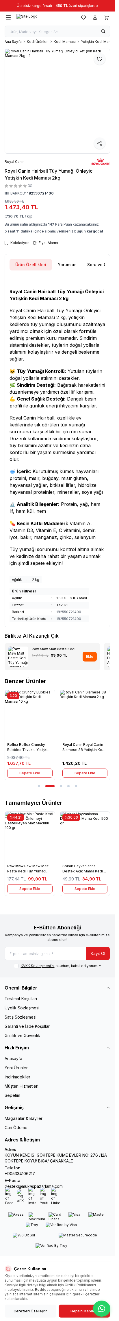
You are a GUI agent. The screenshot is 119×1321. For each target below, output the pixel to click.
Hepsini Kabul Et (84, 1311)
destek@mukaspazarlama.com (34, 1186)
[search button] (103, 31)
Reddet (41, 1289)
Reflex (13, 744)
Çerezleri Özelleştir (30, 1311)
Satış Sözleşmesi (20, 1017)
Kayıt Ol (98, 953)
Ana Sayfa (13, 41)
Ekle (89, 656)
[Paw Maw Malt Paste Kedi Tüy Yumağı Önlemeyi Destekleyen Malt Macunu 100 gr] (30, 836)
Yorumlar (67, 264)
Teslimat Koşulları (21, 998)
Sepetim (12, 1095)
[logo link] (44, 17)
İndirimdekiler (17, 1076)
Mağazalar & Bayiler (23, 1118)
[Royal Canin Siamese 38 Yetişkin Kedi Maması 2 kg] (85, 715)
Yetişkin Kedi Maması (99, 41)
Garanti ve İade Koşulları (28, 1026)
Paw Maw (15, 866)
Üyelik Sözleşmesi (22, 1007)
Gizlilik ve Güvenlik (22, 1035)
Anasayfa (13, 1058)
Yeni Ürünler (16, 1067)
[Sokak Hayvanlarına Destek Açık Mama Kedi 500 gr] (85, 836)
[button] (39, 786)
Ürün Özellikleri (30, 264)
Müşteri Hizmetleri (21, 1086)
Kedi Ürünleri (38, 41)
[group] (57, 101)
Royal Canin (72, 744)
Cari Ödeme (16, 1127)
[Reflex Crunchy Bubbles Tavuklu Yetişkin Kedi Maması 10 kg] (30, 715)
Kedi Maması (65, 41)
